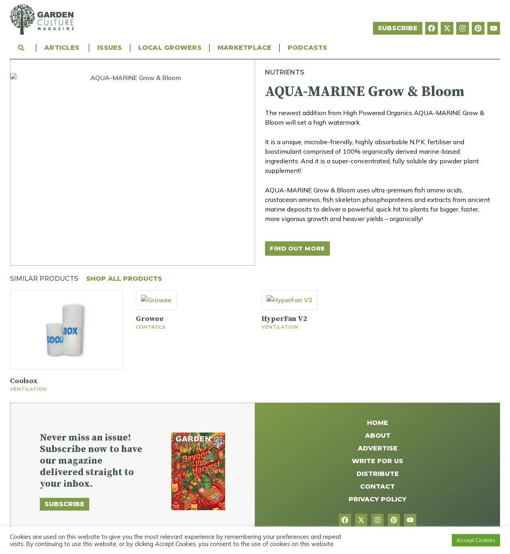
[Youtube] (493, 28)
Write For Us (377, 461)
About (377, 435)
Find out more (297, 248)
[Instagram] (462, 28)
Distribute (378, 474)
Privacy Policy (377, 499)
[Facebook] (431, 28)
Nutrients (284, 72)
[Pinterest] (478, 28)
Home (377, 423)
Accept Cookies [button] (476, 540)
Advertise (378, 448)
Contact (377, 486)
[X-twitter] (447, 28)
